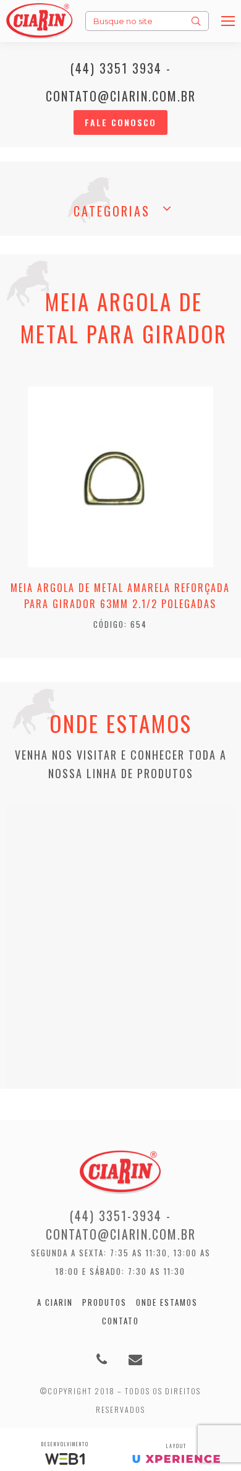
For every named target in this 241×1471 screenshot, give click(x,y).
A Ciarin (55, 1302)
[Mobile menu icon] (228, 21)
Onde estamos (167, 1302)
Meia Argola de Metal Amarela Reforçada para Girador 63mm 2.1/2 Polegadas (120, 595)
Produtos (104, 1302)
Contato (120, 1320)
